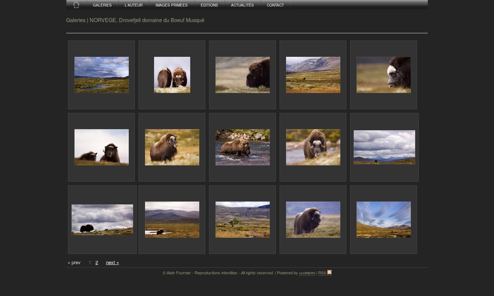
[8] (242, 147)
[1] (101, 75)
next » (112, 262)
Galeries (75, 20)
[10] (384, 147)
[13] (242, 219)
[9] (313, 147)
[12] (172, 219)
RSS (322, 272)
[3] (242, 75)
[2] (172, 75)
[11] (102, 219)
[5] (383, 75)
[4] (313, 75)
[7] (172, 147)
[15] (383, 219)
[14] (313, 219)
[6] (101, 147)
